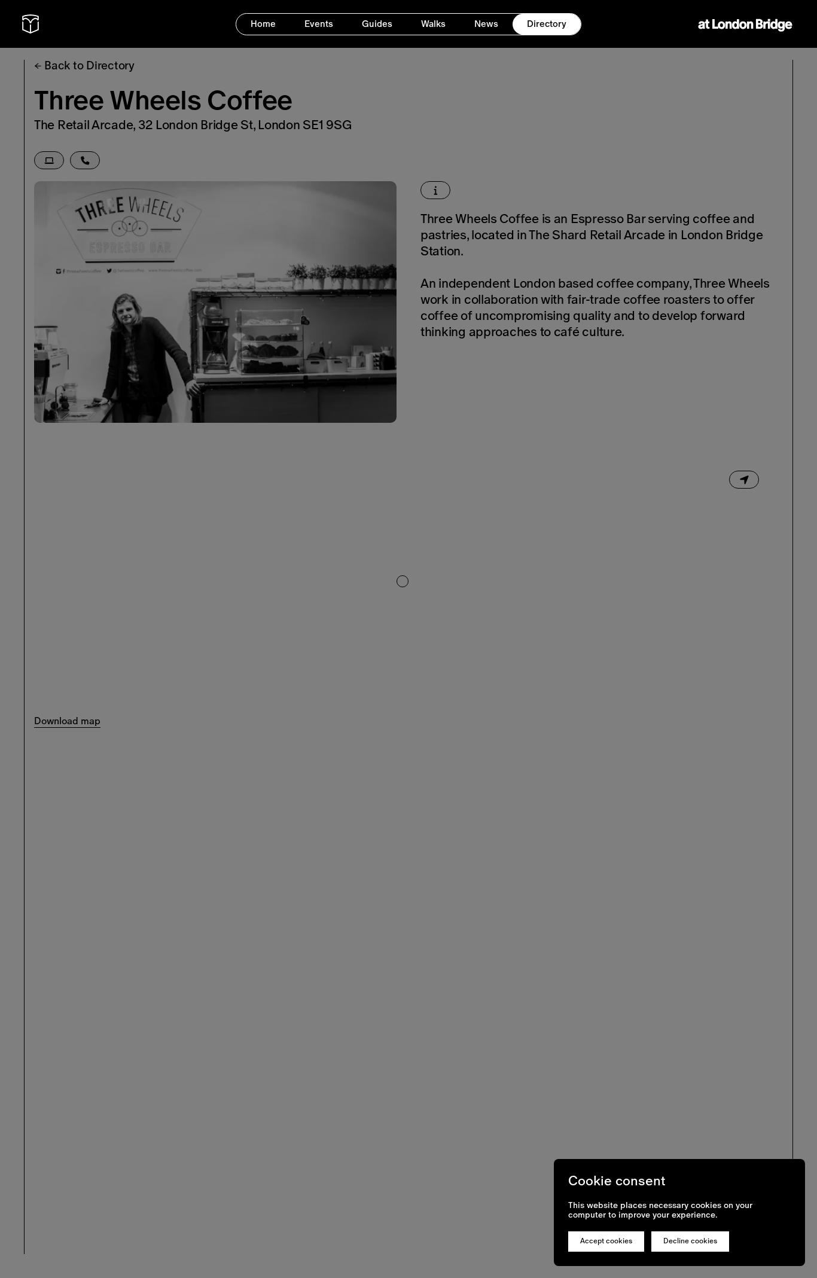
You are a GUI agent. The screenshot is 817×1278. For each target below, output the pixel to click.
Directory (546, 24)
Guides (377, 24)
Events (318, 24)
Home (263, 24)
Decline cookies (690, 1241)
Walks (433, 24)
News (486, 24)
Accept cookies (606, 1241)
